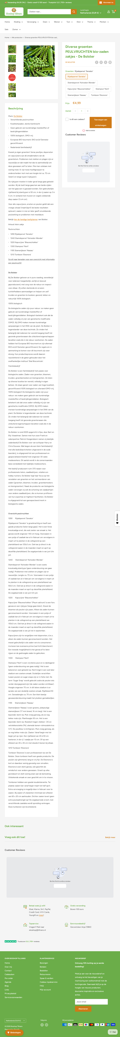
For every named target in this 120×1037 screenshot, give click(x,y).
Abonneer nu (108, 2)
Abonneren (83, 1009)
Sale (6, 29)
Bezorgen (44, 963)
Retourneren (45, 974)
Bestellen (44, 970)
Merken (103, 22)
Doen (45, 22)
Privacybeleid (10, 993)
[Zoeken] (74, 11)
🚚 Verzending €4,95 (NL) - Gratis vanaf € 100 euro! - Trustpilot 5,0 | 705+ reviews (38, 2)
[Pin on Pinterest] (101, 62)
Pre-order (9, 978)
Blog (6, 986)
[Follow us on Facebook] (42, 1025)
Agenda (8, 982)
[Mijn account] (108, 11)
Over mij (8, 967)
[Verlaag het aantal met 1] (75, 111)
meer (41, 915)
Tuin (68, 22)
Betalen (43, 967)
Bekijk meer (110, 837)
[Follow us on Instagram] (46, 1025)
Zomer (15, 29)
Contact (8, 970)
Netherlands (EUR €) (13, 1021)
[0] (113, 11)
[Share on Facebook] (96, 62)
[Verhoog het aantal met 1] (87, 111)
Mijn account (45, 990)
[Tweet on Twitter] (105, 62)
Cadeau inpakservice (48, 982)
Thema (90, 22)
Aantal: (68, 111)
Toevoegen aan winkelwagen (100, 122)
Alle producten (17, 38)
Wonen (57, 22)
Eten (79, 22)
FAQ (42, 986)
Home (7, 22)
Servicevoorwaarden (13, 997)
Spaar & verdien (46, 978)
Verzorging (31, 22)
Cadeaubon (9, 974)
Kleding (17, 22)
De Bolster (70, 62)
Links (7, 990)
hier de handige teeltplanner (26, 219)
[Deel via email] (110, 62)
